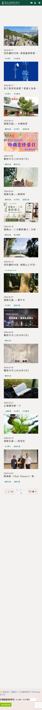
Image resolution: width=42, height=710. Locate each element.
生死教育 (17, 58)
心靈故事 (8, 411)
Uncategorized (10, 270)
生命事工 (8, 58)
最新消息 (8, 129)
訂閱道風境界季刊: (7, 699)
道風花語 (26, 129)
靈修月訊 (17, 164)
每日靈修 (17, 235)
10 (21, 493)
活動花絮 (17, 481)
